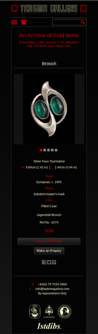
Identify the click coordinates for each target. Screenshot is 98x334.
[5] (56, 150)
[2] (44, 150)
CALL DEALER (49, 241)
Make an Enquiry (49, 251)
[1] (41, 150)
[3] (48, 150)
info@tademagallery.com (52, 289)
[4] (52, 150)
